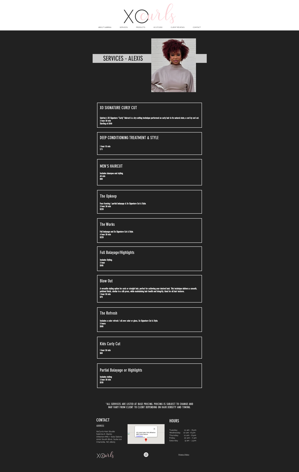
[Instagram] (146, 454)
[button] (124, 27)
